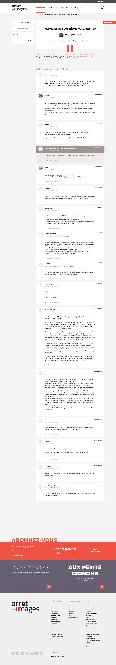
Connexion (100, 1)
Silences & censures (56, 632)
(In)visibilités (54, 623)
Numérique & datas (55, 615)
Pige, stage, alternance (91, 627)
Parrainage (89, 611)
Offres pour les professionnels (93, 632)
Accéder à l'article (24, 22)
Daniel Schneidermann (73, 34)
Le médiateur (89, 609)
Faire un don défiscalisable (92, 634)
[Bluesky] (18, 654)
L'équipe (88, 617)
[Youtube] (23, 654)
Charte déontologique (91, 621)
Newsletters (89, 636)
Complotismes (54, 625)
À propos (88, 615)
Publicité (53, 627)
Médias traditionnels (56, 630)
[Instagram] (27, 654)
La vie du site (89, 607)
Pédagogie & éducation (56, 634)
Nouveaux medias (55, 621)
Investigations (54, 613)
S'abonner (108, 22)
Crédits (88, 642)
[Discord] (37, 654)
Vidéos (70, 615)
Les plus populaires (73, 617)
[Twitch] (32, 654)
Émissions (64, 8)
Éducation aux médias (91, 613)
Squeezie (66, 493)
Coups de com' (54, 607)
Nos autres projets (90, 619)
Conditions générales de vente (93, 640)
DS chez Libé (61, 656)
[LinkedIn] (41, 654)
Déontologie (54, 617)
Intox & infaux (54, 611)
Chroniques (76, 8)
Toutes (70, 605)
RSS (87, 644)
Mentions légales (90, 638)
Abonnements (89, 605)
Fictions (53, 605)
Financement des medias (57, 636)
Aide (87, 630)
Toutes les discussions (91, 625)
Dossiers (71, 613)
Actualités (52, 8)
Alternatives (54, 619)
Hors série (53, 656)
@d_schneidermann (70, 36)
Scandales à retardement (57, 609)
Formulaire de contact (91, 623)
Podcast (88, 646)
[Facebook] (13, 654)
